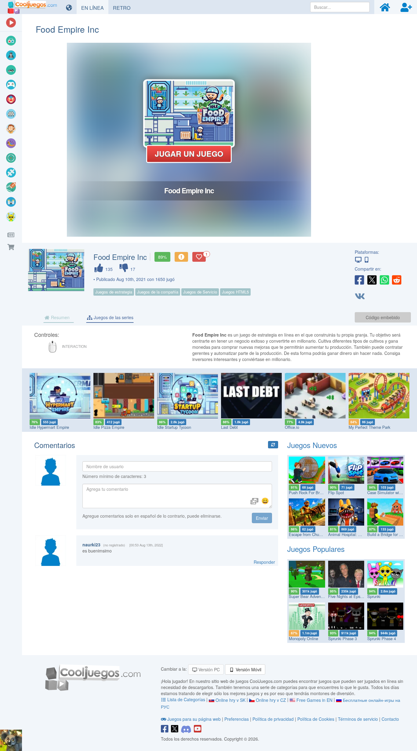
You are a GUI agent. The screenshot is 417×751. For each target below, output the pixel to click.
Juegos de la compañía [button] (157, 292)
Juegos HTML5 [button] (235, 292)
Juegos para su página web (194, 719)
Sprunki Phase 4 (381, 638)
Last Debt (229, 427)
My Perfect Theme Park (369, 427)
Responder (264, 562)
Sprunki (373, 596)
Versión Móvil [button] (247, 669)
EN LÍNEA (94, 7)
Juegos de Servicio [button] (200, 292)
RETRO (124, 7)
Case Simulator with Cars (389, 492)
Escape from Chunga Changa (314, 534)
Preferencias (237, 719)
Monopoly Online (303, 638)
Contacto (390, 719)
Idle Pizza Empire (108, 427)
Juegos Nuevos (312, 444)
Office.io (292, 427)
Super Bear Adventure (308, 596)
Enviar (262, 518)
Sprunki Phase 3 (342, 638)
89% (162, 257)
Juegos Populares (316, 548)
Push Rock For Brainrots (310, 492)
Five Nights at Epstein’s (348, 596)
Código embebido (383, 317)
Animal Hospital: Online (348, 534)
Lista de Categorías (186, 699)
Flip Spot (336, 492)
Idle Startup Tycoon (174, 427)
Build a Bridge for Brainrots (391, 534)
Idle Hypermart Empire (49, 427)
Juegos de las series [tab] (112, 317)
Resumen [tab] (60, 317)
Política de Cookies (315, 719)
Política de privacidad (273, 719)
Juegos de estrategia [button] (113, 292)
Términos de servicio (358, 719)
